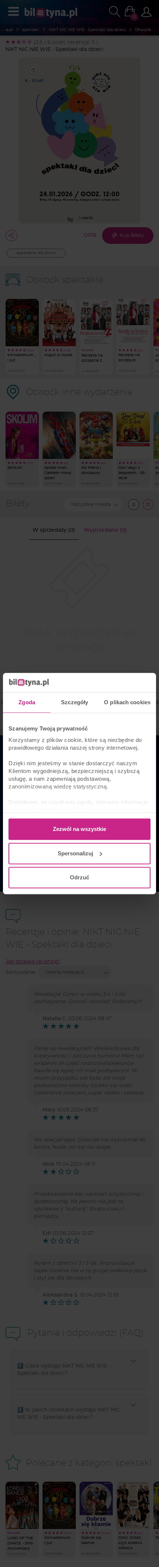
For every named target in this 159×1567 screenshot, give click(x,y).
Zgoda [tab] (26, 702)
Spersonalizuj (75, 853)
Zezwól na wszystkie (79, 829)
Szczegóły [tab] (74, 702)
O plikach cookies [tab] (127, 702)
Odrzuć (79, 877)
